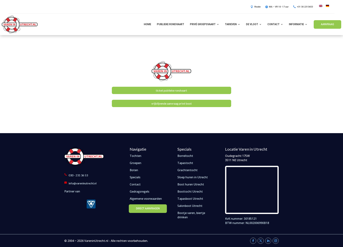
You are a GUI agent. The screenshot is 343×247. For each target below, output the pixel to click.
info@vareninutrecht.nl (82, 183)
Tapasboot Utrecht (190, 199)
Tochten (135, 156)
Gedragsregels (139, 191)
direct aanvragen (148, 208)
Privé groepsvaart (203, 24)
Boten (134, 170)
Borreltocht (185, 156)
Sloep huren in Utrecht (192, 177)
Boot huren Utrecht (190, 184)
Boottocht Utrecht (190, 191)
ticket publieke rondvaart (171, 90)
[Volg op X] (261, 241)
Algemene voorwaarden (146, 199)
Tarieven (231, 24)
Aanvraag (327, 24)
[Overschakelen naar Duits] (327, 5)
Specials (135, 177)
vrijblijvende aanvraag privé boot (171, 103)
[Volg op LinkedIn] (268, 241)
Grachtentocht (187, 170)
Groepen (135, 163)
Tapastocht (185, 163)
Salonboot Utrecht (189, 206)
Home (147, 24)
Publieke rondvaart (170, 24)
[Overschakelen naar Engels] (320, 5)
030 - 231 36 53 (78, 175)
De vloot (252, 24)
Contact (273, 24)
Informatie (296, 24)
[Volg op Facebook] (253, 241)
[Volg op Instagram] (276, 241)
